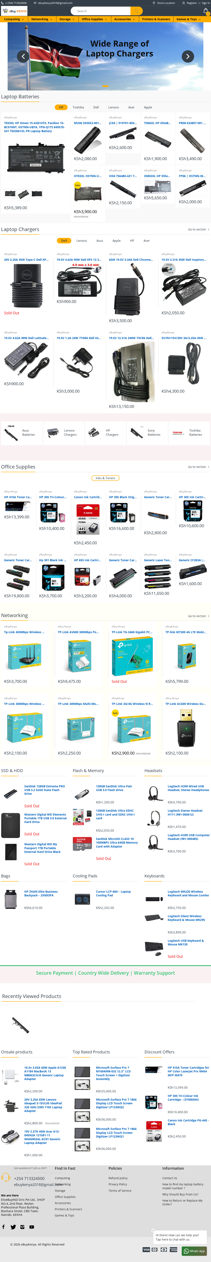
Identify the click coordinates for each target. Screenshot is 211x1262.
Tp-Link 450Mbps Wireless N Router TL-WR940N (25, 632)
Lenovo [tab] (113, 107)
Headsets (153, 770)
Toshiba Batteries (195, 432)
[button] (105, 86)
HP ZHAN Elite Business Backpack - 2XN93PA (41, 893)
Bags (5, 876)
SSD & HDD (12, 770)
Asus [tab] (99, 240)
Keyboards (154, 876)
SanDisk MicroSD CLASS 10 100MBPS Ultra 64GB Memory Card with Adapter (117, 842)
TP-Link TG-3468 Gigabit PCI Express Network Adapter (132, 632)
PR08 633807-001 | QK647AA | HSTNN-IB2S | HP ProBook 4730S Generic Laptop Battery (193, 123)
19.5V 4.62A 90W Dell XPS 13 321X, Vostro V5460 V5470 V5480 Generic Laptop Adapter (79, 260)
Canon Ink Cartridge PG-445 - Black (88, 497)
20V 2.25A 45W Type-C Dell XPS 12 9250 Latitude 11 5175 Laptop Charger (27, 260)
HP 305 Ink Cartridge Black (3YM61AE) (193, 497)
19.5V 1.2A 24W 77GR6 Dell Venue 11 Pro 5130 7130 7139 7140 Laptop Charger (79, 338)
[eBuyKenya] (14, 11)
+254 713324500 (29, 1178)
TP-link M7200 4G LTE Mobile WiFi (186, 632)
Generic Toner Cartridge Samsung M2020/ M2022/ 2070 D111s (123, 560)
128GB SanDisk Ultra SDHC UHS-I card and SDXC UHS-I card (115, 814)
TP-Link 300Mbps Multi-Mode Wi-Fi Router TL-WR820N (78, 704)
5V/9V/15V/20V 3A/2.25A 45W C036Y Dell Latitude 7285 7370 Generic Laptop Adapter (184, 338)
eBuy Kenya (11, 491)
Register (191, 3)
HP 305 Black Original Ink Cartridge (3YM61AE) (123, 497)
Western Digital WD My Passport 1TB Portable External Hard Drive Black (42, 847)
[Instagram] (22, 1227)
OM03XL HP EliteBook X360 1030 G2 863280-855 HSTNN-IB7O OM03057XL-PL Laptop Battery (158, 176)
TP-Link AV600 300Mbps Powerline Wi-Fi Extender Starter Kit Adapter (78, 632)
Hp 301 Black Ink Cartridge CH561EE (53, 560)
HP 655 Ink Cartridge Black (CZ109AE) (88, 560)
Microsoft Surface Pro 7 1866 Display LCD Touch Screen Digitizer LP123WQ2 (116, 1103)
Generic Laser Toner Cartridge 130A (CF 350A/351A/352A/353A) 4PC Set (158, 560)
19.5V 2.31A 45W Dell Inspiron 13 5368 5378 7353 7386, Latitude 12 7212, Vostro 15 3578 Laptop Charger (184, 260)
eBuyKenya (10, 117)
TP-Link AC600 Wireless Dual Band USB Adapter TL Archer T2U (186, 704)
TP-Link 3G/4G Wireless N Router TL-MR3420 (132, 704)
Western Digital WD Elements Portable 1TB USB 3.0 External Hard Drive (45, 818)
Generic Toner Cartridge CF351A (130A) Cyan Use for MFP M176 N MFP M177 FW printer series (158, 497)
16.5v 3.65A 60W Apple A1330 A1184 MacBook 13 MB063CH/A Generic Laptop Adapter (45, 1073)
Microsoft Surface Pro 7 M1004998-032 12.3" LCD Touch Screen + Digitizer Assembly (113, 1073)
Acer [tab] (131, 107)
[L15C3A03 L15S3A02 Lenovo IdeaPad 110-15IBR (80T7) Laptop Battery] (20, 1025)
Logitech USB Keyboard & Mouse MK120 (186, 942)
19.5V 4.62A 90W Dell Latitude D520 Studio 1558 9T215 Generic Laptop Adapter (27, 338)
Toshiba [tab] (78, 107)
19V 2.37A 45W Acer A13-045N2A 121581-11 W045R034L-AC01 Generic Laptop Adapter (42, 1137)
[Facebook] (3, 1227)
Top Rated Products (91, 1052)
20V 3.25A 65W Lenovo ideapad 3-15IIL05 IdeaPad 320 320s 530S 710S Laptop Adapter (43, 1105)
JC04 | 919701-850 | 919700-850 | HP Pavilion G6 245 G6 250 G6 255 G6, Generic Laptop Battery (123, 123)
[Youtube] (31, 1227)
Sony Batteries (154, 432)
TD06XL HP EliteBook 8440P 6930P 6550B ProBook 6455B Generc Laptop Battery (158, 123)
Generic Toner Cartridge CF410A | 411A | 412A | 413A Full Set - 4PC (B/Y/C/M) (18, 560)
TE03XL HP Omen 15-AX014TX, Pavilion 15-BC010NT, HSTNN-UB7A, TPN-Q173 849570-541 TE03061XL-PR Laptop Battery (34, 127)
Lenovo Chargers (70, 432)
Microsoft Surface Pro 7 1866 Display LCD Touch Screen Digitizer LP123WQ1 (116, 1132)
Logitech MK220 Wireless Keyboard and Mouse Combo (188, 893)
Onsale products (17, 1052)
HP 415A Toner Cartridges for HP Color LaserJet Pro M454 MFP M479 (18, 497)
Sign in (206, 3)
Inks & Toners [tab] (105, 478)
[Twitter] (13, 1227)
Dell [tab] (96, 107)
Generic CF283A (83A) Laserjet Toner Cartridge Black (193, 560)
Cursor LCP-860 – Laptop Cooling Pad (113, 893)
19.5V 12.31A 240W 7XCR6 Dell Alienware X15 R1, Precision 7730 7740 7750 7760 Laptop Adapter (132, 338)
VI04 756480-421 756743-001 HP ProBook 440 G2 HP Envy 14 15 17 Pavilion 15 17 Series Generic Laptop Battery (123, 176)
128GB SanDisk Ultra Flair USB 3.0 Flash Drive (114, 788)
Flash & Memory (88, 770)
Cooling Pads (85, 876)
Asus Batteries (28, 432)
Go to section (197, 229)
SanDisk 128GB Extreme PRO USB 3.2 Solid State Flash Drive (44, 790)
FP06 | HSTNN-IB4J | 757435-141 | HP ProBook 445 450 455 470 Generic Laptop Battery (193, 176)
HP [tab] (61, 107)
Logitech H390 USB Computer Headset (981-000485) (189, 837)
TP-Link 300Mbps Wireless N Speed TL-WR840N (25, 704)
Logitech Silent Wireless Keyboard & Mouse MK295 (186, 918)
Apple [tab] (148, 107)
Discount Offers (159, 1052)
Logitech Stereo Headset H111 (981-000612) (185, 812)
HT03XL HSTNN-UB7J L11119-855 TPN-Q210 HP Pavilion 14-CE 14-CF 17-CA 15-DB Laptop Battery (88, 176)
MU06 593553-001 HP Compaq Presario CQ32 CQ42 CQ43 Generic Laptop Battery (88, 123)
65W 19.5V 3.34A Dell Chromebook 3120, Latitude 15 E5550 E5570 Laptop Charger (132, 260)
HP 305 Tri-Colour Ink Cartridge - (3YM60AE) (53, 497)
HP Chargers (112, 432)
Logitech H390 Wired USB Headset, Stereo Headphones (188, 788)
